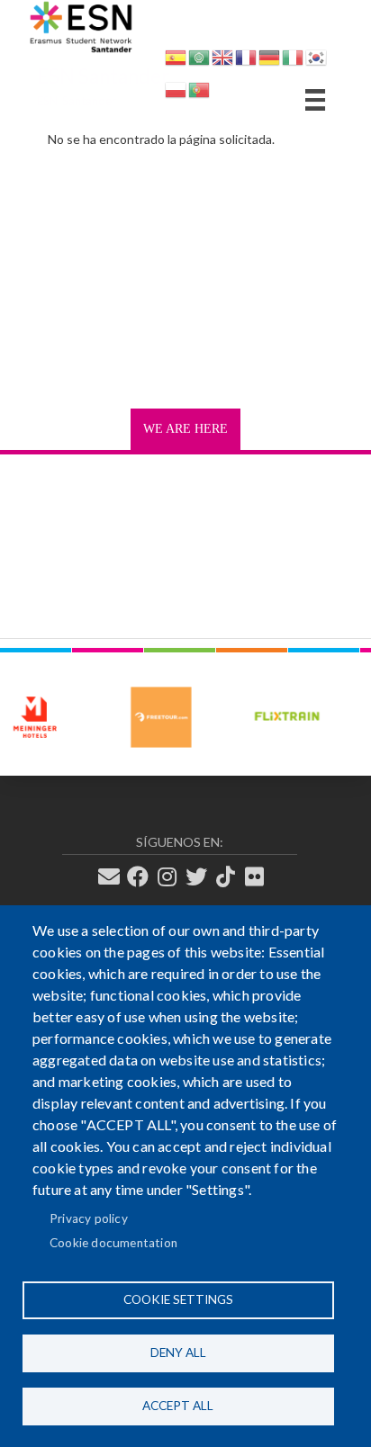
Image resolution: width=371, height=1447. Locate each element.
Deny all (178, 1352)
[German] (269, 61)
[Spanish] (175, 61)
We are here (185, 429)
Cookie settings (178, 1299)
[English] (222, 61)
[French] (246, 61)
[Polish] (175, 93)
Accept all (177, 1405)
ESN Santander (103, 76)
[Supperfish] (315, 100)
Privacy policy (89, 1218)
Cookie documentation (113, 1243)
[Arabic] (199, 61)
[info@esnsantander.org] (114, 877)
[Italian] (292, 61)
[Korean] (316, 61)
